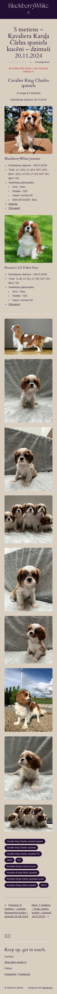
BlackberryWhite (15, 987)
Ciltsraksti (14, 208)
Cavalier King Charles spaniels (21, 847)
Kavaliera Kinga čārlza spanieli (21, 885)
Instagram (10, 974)
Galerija (12, 204)
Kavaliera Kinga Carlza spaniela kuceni (25, 879)
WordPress (47, 987)
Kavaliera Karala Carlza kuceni (21, 866)
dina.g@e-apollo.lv (15, 962)
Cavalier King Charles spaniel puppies (25, 841)
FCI (19, 860)
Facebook (24, 974)
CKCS (9, 860)
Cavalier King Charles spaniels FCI (23, 854)
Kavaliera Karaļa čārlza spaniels (22, 872)
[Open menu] (28, 12)
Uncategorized (42, 62)
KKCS (43, 885)
